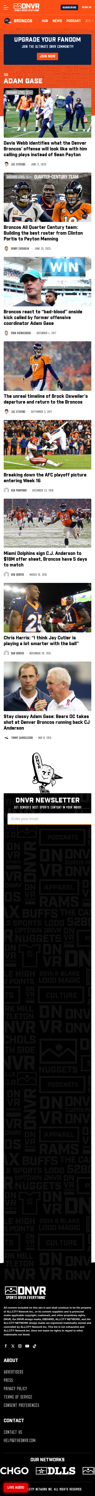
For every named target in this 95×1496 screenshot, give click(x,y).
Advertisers (13, 1372)
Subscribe (69, 7)
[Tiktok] (34, 1346)
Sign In (86, 7)
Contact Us (13, 1432)
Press (8, 1380)
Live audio (15, 1488)
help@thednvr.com (20, 1440)
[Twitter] (13, 1346)
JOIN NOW (47, 56)
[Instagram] (20, 1346)
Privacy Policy (15, 1389)
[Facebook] (6, 1346)
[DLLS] (43, 1470)
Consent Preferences (21, 1405)
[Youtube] (27, 1346)
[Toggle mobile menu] (6, 7)
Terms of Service (18, 1397)
